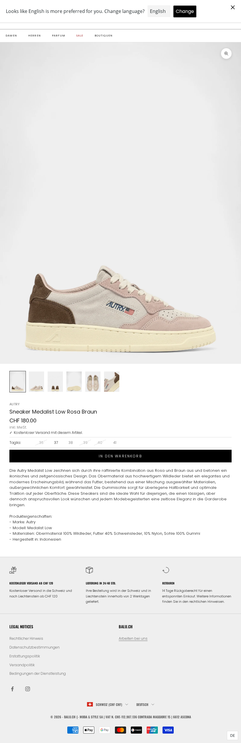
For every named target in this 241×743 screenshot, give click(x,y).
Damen (11, 35)
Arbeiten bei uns (133, 638)
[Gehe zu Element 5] (93, 381)
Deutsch (142, 704)
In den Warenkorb (120, 456)
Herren (34, 35)
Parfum (58, 35)
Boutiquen (104, 35)
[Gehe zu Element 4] (74, 381)
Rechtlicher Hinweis (26, 638)
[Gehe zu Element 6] (111, 381)
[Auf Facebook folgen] (12, 689)
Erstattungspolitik (24, 656)
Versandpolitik (22, 664)
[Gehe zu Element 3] (55, 381)
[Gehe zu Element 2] (36, 381)
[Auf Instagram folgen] (28, 689)
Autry (14, 404)
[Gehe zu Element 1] (17, 381)
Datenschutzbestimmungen (34, 647)
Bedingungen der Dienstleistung (37, 673)
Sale (79, 35)
